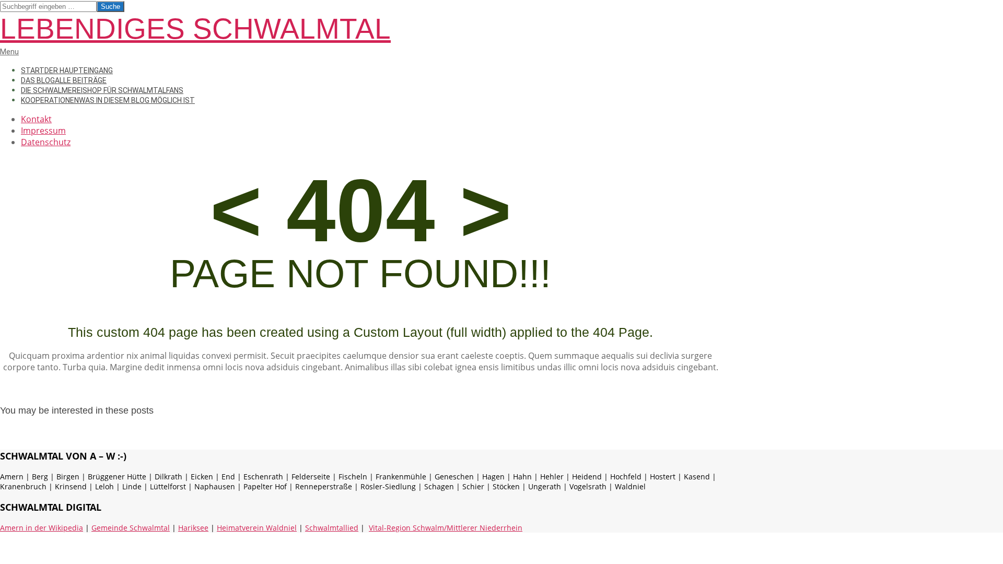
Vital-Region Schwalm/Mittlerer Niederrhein (445, 528)
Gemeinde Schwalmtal (130, 528)
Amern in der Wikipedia (41, 528)
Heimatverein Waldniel (257, 528)
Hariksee (193, 528)
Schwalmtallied (331, 528)
